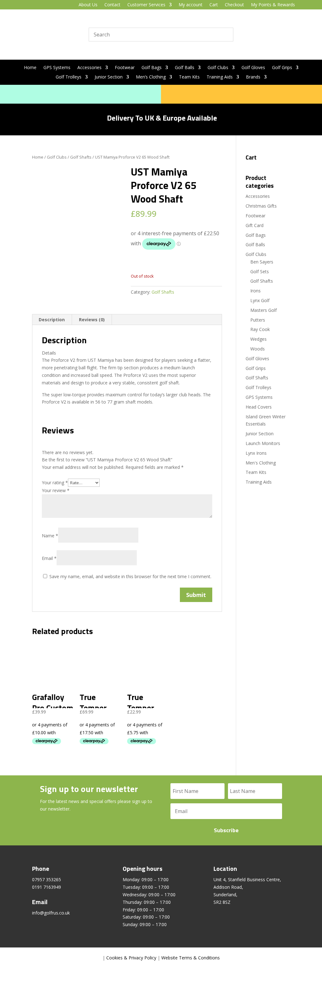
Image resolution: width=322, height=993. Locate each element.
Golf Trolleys (68, 77)
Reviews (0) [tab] (92, 320)
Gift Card (255, 225)
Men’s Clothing (151, 77)
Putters (257, 320)
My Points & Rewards (273, 5)
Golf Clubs (218, 67)
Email (49, 558)
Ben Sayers (261, 262)
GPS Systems (56, 67)
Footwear (125, 67)
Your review (55, 490)
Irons (255, 291)
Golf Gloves (253, 67)
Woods (257, 349)
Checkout (234, 5)
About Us (88, 5)
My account (191, 5)
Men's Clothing (261, 463)
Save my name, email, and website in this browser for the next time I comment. (130, 576)
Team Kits (189, 77)
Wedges (258, 339)
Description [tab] (52, 320)
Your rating (55, 483)
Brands (253, 77)
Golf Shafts (81, 157)
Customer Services (146, 5)
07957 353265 (46, 879)
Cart (213, 5)
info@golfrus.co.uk (51, 913)
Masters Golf (263, 310)
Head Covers (259, 407)
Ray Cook (260, 329)
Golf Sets (259, 271)
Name (50, 536)
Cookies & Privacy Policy (131, 958)
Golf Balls (184, 67)
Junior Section (109, 77)
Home (30, 67)
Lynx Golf (259, 300)
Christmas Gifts (261, 206)
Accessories (89, 67)
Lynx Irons (256, 453)
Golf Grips (282, 67)
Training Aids (220, 77)
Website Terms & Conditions (190, 958)
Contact (112, 5)
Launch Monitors (263, 443)
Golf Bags (152, 67)
